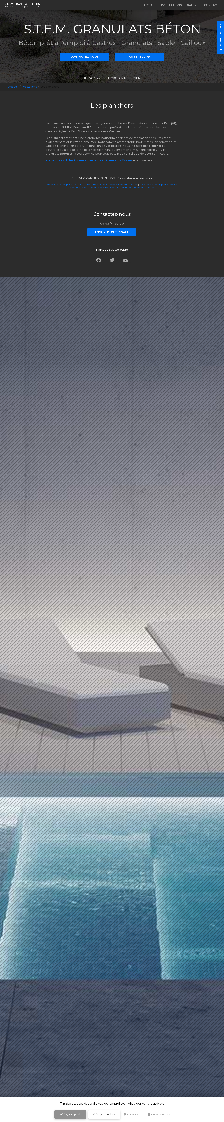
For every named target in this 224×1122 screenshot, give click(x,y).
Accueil (150, 5)
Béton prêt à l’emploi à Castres (63, 184)
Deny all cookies (105, 1114)
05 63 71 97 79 (139, 56)
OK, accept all (71, 1114)
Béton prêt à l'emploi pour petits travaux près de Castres (122, 187)
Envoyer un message (112, 232)
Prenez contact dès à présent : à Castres (89, 160)
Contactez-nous (84, 56)
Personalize (135, 1114)
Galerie (193, 5)
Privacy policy (160, 1114)
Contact (211, 5)
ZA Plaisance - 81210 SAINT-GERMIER (114, 78)
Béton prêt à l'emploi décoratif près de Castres (110, 184)
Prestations (171, 5)
